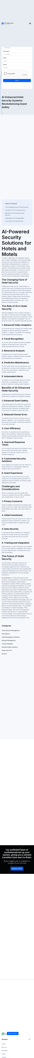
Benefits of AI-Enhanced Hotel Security (14, 214)
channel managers (10, 582)
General (5, 92)
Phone (5, 64)
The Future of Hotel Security (14, 221)
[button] (30, 23)
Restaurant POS (7, 650)
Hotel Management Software (11, 637)
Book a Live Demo (12, 1033)
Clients (4, 1054)
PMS (17, 584)
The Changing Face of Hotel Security (16, 207)
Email (4, 58)
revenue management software (14, 586)
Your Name (6, 51)
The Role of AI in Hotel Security (15, 210)
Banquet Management (9, 640)
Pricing (3, 1044)
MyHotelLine (6, 634)
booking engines (26, 584)
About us (4, 1047)
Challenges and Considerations (14, 218)
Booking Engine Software (10, 647)
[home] (7, 23)
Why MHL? (5, 1050)
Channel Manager (7, 644)
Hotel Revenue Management (11, 630)
